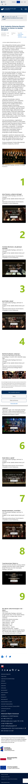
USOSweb (3, 681)
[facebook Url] (2, 670)
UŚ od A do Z (3, 683)
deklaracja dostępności (6, 674)
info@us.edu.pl (9, 723)
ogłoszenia (3, 685)
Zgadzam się (14, 217)
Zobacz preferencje (14, 400)
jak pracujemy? (4, 690)
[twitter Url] (7, 670)
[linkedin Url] (18, 670)
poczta (22, 1)
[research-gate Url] (16, 670)
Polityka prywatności (4, 774)
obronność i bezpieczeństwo (7, 704)
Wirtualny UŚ (3, 697)
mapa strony (3, 676)
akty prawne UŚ (4, 699)
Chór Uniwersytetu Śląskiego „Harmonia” (20, 35)
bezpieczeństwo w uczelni (6, 701)
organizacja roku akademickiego (7, 678)
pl (2, 4)
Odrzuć (14, 396)
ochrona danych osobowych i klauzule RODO (10, 706)
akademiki (3, 694)
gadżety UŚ (3, 710)
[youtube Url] (10, 670)
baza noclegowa (4, 692)
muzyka (24, 37)
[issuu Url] (13, 670)
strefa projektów (14, 1)
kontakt (25, 1)
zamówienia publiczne (5, 708)
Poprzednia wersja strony (5, 776)
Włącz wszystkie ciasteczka (14, 392)
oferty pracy (3, 687)
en (5, 4)
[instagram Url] (4, 670)
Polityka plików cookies (14, 403)
